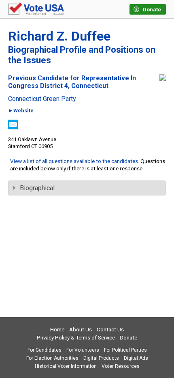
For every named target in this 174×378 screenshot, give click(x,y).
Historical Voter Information (66, 366)
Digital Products (101, 358)
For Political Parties (125, 350)
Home (57, 329)
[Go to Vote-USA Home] (36, 9)
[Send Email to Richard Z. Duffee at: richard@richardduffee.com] (13, 127)
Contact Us (110, 329)
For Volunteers (82, 350)
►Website (21, 111)
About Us (80, 329)
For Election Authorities (52, 358)
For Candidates (45, 350)
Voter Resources (121, 366)
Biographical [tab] (37, 188)
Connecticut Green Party (42, 99)
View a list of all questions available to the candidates (74, 161)
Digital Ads (136, 358)
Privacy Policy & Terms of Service (76, 338)
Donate (128, 338)
